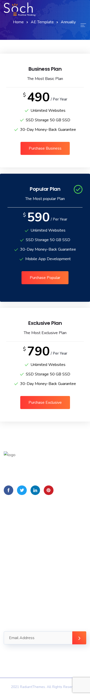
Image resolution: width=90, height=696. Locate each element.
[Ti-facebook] (8, 490)
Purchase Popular (45, 277)
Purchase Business (45, 148)
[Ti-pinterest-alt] (48, 490)
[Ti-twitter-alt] (21, 490)
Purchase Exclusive (45, 402)
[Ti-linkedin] (35, 490)
